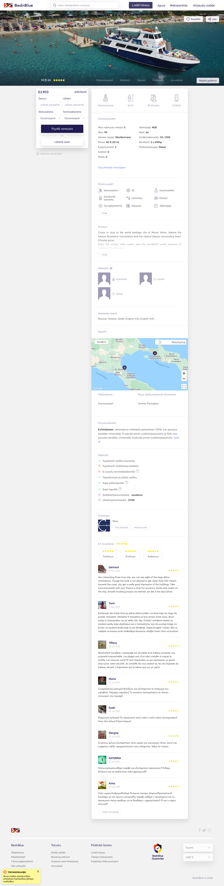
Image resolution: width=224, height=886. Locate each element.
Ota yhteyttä (121, 527)
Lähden (67, 98)
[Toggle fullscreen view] (184, 386)
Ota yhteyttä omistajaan (112, 167)
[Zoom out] (184, 379)
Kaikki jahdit (58, 852)
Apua (161, 5)
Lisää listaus (98, 852)
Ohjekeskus (17, 852)
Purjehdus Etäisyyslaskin (105, 861)
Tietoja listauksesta (102, 857)
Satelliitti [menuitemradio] (101, 342)
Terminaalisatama (72, 111)
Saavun (42, 98)
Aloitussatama (46, 111)
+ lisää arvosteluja (110, 812)
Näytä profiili (140, 527)
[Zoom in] (184, 373)
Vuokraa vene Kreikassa (64, 861)
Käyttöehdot (18, 857)
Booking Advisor (60, 857)
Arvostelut (56, 866)
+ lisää (104, 213)
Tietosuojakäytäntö (22, 861)
